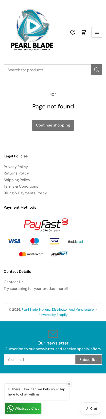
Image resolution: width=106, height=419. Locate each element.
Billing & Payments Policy (25, 193)
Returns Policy (16, 173)
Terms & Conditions (21, 186)
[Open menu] (96, 32)
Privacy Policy (16, 166)
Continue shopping (53, 125)
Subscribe (88, 359)
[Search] (96, 70)
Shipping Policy (17, 179)
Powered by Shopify (53, 315)
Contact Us (13, 281)
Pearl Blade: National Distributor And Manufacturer (58, 309)
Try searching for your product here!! (36, 288)
